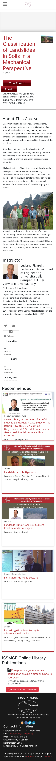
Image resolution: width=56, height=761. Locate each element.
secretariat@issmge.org (21, 733)
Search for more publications (23, 689)
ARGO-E (30, 756)
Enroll (9, 89)
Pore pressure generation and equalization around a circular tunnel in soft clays (29, 674)
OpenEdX (47, 756)
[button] (5, 3)
